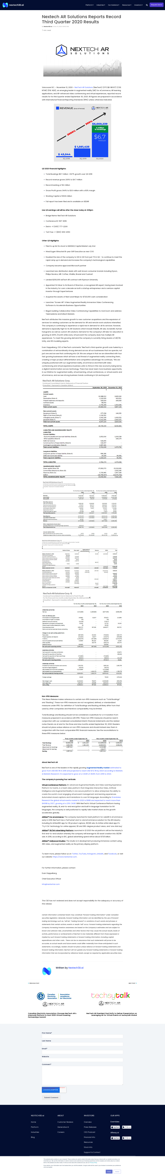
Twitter (75, 854)
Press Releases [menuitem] (90, 1127)
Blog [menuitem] (33, 1137)
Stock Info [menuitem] (88, 1147)
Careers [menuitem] (60, 1132)
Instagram (91, 854)
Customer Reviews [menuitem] (65, 1122)
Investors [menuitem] (137, 5)
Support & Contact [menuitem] (92, 1152)
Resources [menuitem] (126, 5)
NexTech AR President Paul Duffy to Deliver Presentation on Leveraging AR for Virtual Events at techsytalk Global (111, 1014)
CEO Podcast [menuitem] (89, 1132)
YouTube (82, 854)
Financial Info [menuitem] (89, 1137)
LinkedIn (100, 854)
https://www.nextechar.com (65, 857)
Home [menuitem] (33, 1122)
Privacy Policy (93, 1162)
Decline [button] (117, 1171)
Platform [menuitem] (89, 5)
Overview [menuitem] (88, 1122)
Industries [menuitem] (100, 5)
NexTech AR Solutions (84, 87)
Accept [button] (109, 1171)
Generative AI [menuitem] (63, 1127)
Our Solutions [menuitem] (113, 5)
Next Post (132, 983)
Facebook (112, 854)
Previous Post (34, 983)
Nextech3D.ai (48, 26)
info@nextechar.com (51, 884)
